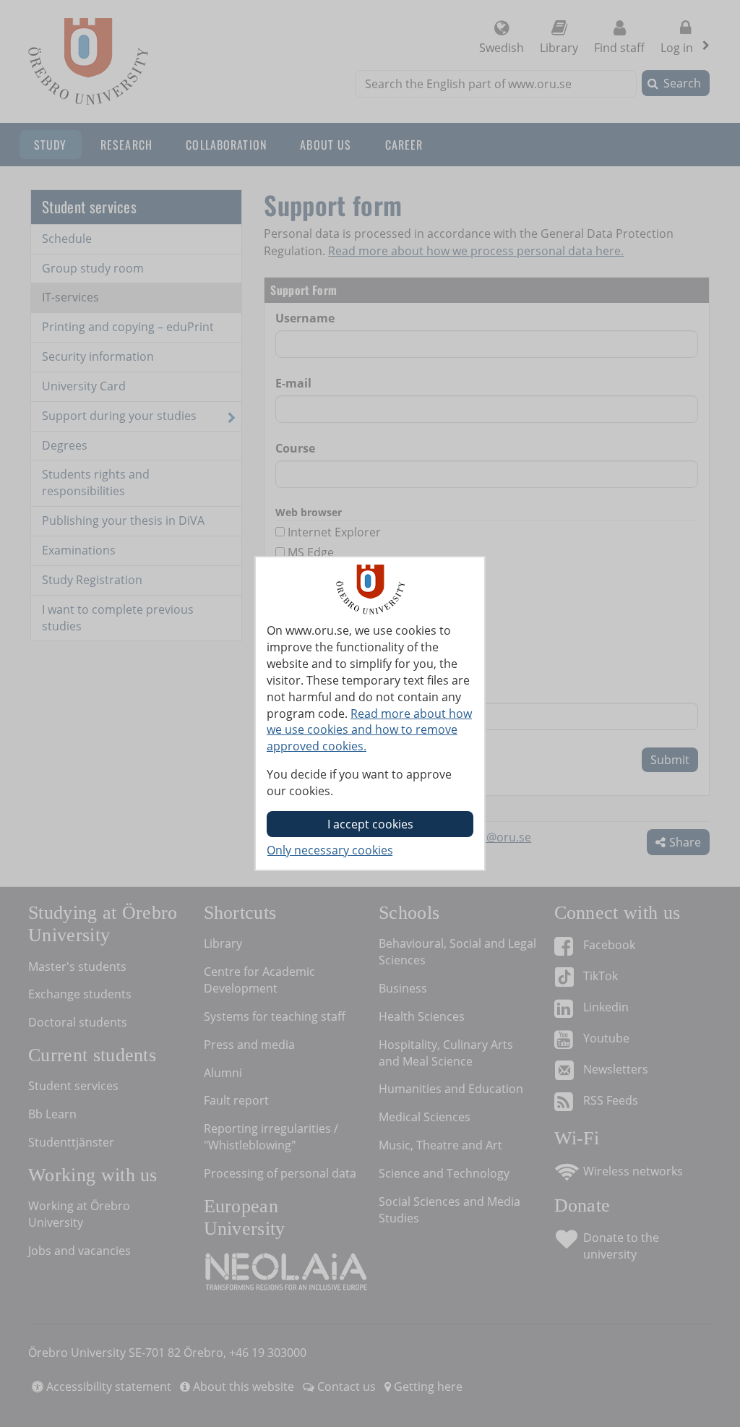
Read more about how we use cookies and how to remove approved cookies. (369, 730)
